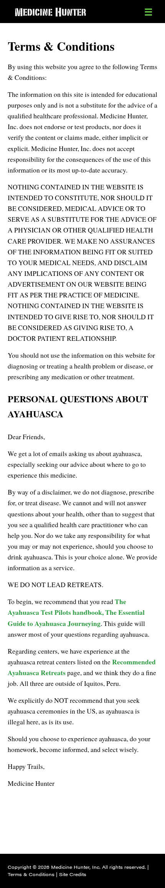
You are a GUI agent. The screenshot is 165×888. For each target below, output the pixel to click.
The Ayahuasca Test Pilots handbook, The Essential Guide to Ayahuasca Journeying (76, 612)
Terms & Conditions (31, 874)
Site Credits (72, 874)
